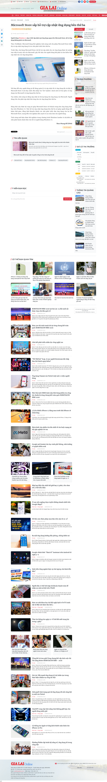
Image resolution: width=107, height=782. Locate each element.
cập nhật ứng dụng (42, 160)
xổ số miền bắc (78, 309)
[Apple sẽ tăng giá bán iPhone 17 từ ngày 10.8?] (62, 641)
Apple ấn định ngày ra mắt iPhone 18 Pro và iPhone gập (90, 44)
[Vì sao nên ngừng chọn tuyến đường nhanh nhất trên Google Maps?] (21, 507)
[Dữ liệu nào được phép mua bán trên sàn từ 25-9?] (21, 524)
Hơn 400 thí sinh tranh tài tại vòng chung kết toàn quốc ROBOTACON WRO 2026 (50, 327)
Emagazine (54, 1)
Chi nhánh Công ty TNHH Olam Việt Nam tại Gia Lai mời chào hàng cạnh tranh (85, 224)
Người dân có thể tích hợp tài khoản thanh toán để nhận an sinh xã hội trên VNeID (50, 587)
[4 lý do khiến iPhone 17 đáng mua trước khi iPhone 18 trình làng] (21, 416)
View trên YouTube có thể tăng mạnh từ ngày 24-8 (61, 477)
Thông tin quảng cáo (85, 191)
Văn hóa (78, 15)
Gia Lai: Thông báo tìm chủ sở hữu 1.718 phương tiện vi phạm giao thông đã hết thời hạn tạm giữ (85, 212)
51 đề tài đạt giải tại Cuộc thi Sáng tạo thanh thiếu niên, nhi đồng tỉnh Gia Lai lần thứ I (84, 36)
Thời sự (17, 15)
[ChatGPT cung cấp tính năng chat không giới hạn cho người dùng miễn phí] (21, 714)
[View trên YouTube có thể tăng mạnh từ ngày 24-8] (62, 468)
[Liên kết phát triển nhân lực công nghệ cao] (21, 347)
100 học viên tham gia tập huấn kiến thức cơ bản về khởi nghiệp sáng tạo (42, 299)
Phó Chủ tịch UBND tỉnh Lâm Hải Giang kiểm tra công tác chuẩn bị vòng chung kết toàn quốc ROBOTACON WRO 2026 (51, 395)
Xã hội (89, 15)
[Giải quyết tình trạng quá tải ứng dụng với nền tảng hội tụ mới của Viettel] (21, 697)
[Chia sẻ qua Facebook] (2, 30)
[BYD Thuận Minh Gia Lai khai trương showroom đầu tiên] (79, 246)
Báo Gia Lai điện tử (53, 8)
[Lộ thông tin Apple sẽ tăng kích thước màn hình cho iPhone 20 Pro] (21, 731)
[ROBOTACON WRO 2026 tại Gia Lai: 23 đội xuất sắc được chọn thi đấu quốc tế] (21, 314)
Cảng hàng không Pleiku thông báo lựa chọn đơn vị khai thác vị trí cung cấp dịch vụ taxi (85, 235)
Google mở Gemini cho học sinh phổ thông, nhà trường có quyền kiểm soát (52, 445)
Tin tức (27, 20)
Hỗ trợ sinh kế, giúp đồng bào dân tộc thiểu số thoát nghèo (90, 114)
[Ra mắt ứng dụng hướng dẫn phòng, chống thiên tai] (21, 541)
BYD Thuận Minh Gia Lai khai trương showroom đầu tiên (84, 247)
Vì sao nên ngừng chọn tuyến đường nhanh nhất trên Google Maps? (51, 503)
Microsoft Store (18, 160)
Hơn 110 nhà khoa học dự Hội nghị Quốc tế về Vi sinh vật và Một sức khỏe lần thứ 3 (51, 604)
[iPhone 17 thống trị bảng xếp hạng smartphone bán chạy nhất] (78, 70)
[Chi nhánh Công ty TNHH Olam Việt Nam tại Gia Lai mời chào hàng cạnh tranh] (79, 223)
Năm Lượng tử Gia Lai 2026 (76, 20)
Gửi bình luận (68, 199)
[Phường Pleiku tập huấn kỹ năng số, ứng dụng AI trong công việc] (21, 748)
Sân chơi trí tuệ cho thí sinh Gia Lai (64, 298)
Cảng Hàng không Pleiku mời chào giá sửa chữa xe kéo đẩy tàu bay (85, 199)
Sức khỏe (58, 15)
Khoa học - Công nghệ (68, 15)
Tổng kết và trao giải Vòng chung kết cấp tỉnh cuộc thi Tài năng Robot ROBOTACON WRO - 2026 (51, 659)
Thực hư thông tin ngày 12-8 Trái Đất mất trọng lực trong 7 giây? (50, 620)
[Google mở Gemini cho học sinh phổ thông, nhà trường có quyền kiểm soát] (21, 449)
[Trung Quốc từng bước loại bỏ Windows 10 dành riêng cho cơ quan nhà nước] (41, 468)
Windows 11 (22, 38)
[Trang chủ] (12, 15)
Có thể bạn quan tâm (22, 259)
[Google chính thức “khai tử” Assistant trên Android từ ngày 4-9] (21, 557)
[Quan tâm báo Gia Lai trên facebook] (79, 2)
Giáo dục (52, 15)
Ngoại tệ (77, 161)
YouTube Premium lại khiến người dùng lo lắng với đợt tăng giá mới (85, 299)
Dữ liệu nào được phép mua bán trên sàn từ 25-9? (50, 519)
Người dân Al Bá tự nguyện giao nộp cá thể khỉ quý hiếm (90, 123)
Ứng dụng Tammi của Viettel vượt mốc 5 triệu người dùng (51, 377)
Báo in (27, 1)
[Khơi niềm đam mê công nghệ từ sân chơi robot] (41, 641)
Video (14, 1)
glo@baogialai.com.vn (19, 771)
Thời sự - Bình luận (37, 15)
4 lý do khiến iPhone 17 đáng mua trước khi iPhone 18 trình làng (51, 412)
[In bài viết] (2, 45)
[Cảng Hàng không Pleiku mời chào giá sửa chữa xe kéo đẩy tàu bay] (79, 198)
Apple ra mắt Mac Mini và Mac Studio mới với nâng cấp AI (89, 62)
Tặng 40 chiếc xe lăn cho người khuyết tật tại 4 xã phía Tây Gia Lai (85, 90)
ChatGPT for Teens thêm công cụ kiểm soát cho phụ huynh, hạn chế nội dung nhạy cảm (20, 478)
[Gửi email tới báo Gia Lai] (87, 2)
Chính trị (28, 15)
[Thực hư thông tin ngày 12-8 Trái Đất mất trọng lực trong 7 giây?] (21, 624)
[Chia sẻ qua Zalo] (2, 34)
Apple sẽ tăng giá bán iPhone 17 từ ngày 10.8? (61, 650)
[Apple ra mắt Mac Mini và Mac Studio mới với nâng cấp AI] (78, 62)
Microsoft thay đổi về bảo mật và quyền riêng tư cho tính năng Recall (34, 155)
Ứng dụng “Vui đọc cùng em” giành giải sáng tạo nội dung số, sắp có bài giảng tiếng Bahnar (85, 54)
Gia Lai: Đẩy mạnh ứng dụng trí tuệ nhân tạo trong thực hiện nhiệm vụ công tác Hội (50, 676)
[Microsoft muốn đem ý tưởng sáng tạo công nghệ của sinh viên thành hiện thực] (20, 146)
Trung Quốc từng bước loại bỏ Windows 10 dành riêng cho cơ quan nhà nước (41, 478)
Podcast (34, 1)
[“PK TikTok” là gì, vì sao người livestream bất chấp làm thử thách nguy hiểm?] (21, 364)
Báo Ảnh (21, 1)
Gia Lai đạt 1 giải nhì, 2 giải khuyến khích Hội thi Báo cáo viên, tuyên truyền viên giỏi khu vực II (85, 135)
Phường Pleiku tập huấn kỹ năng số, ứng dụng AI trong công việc (52, 744)
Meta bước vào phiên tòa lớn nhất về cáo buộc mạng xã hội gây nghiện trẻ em (51, 428)
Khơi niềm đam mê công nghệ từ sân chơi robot (40, 650)
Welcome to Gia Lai (43, 1)
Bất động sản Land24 (87, 309)
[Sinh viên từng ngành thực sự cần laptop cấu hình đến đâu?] (21, 574)
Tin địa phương (84, 79)
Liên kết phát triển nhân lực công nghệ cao (47, 342)
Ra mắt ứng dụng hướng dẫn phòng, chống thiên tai (51, 536)
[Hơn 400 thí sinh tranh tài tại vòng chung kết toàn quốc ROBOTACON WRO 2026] (21, 331)
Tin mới (91, 29)
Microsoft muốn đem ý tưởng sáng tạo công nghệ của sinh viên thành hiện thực (49, 143)
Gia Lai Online (22, 763)
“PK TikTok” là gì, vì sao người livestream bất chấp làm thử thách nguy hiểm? (50, 360)
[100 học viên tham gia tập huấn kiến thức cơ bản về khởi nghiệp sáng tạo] (42, 289)
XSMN (93, 309)
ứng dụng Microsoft (62, 160)
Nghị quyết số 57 (87, 20)
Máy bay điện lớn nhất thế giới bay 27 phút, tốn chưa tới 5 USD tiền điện (51, 487)
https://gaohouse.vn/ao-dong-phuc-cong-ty (85, 312)
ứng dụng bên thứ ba (30, 160)
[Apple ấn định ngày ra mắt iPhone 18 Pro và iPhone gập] (78, 45)
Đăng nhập (92, 1)
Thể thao (94, 15)
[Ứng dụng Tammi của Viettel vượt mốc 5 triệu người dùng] (21, 381)
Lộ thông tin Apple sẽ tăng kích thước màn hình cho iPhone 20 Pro (51, 727)
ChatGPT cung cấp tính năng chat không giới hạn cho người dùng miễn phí (51, 710)
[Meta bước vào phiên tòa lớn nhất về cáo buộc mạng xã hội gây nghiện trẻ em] (21, 432)
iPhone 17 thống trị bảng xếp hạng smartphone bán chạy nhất (89, 70)
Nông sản (78, 149)
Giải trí (84, 15)
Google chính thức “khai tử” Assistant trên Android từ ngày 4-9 (51, 553)
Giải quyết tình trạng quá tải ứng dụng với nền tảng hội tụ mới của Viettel (52, 693)
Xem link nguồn (67, 127)
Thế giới (22, 15)
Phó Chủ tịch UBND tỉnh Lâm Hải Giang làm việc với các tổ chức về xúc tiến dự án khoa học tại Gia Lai (20, 651)
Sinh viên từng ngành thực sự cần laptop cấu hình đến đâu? (51, 570)
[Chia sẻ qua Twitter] (2, 37)
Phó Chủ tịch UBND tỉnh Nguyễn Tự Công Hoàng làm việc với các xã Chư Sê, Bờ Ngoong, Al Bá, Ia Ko (85, 102)
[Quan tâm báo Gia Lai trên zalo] (82, 2)
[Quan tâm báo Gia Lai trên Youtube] (85, 2)
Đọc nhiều (79, 29)
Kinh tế (46, 15)
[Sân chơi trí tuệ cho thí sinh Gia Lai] (64, 289)
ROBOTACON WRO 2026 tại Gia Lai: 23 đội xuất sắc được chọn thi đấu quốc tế (50, 310)
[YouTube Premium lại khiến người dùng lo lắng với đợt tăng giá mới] (86, 289)
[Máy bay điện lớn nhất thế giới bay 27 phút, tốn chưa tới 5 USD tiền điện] (21, 491)
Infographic (63, 1)
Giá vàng (78, 173)
